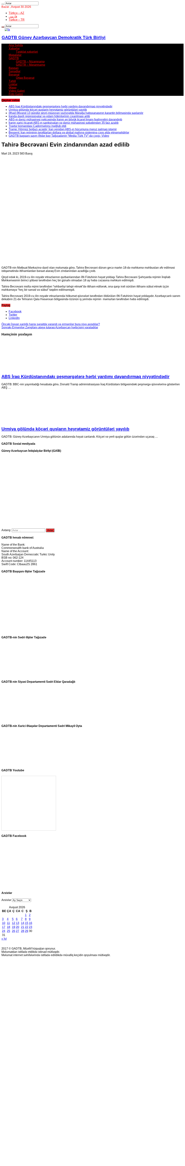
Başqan (14, 68)
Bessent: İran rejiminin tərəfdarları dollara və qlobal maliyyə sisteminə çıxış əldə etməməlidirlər (69, 132)
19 (13, 927)
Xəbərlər (14, 48)
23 (30, 927)
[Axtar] (2, 4)
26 (13, 931)
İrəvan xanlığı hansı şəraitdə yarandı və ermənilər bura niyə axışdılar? (50, 324)
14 (22, 923)
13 (17, 923)
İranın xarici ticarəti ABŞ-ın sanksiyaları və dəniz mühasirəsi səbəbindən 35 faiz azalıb (64, 122)
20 (17, 927)
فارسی (13, 16)
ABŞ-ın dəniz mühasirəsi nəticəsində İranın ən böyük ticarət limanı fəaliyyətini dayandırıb (65, 119)
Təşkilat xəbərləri (27, 51)
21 (22, 927)
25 (8, 931)
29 (26, 931)
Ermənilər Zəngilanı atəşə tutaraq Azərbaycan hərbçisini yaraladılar (49, 327)
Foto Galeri (16, 94)
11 (8, 923)
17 (3, 927)
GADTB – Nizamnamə (30, 61)
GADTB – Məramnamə (30, 64)
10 (3, 923)
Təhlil (12, 81)
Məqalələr (15, 55)
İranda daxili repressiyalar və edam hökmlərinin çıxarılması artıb (49, 116)
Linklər (13, 84)
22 (26, 927)
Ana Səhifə (16, 45)
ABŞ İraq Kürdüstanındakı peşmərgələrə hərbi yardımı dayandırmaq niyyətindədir (60, 106)
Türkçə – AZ (16, 12)
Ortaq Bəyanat (25, 77)
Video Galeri (17, 90)
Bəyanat (14, 74)
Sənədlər (14, 71)
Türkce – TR (17, 19)
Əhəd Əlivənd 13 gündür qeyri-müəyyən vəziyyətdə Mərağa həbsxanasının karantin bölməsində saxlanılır (76, 112)
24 (3, 931)
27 (17, 931)
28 (22, 931)
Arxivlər (6, 900)
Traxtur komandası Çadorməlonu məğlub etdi (37, 126)
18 (8, 927)
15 (26, 923)
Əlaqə (12, 87)
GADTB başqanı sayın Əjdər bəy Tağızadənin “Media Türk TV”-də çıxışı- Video (59, 135)
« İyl (4, 938)
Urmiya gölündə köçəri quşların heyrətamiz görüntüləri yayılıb (48, 109)
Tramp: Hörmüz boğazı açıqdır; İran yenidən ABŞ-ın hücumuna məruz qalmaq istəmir (63, 129)
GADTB (14, 58)
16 (30, 923)
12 (13, 923)
